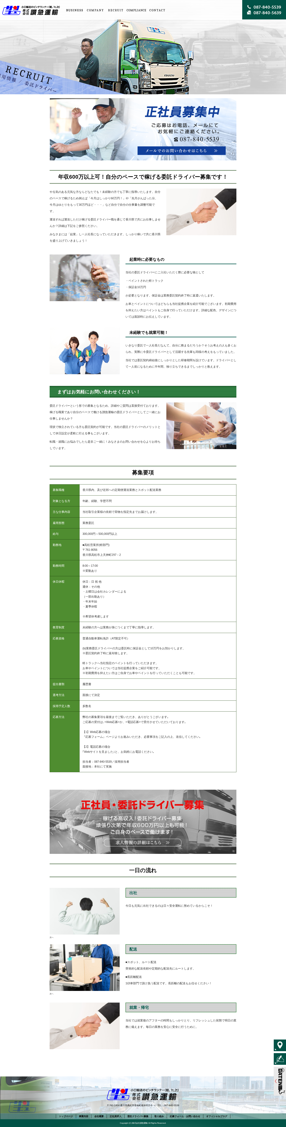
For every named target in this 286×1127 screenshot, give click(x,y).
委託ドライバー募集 (137, 1116)
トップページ (32, 10)
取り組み (136, 10)
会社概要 (95, 10)
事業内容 (74, 10)
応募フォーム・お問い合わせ (157, 10)
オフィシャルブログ (216, 1116)
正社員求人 (115, 10)
